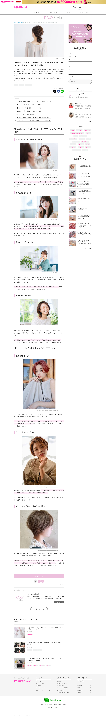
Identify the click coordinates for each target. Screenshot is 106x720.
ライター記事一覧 (59, 602)
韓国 (35, 650)
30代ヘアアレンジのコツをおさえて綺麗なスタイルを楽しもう (34, 120)
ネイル (71, 69)
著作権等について (57, 704)
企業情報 (41, 704)
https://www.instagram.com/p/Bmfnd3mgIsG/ (48, 550)
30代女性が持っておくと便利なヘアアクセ (28, 114)
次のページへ (39, 576)
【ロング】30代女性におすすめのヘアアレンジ (30, 111)
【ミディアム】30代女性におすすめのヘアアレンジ (31, 108)
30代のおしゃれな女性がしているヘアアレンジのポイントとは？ (35, 102)
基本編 (88, 133)
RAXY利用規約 (60, 690)
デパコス (29, 665)
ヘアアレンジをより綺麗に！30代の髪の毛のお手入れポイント (34, 117)
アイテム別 (42, 665)
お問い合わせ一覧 (26, 715)
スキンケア (72, 53)
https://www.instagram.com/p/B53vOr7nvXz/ (48, 487)
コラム (19, 82)
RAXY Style (37, 12)
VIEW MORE (88, 121)
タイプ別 (21, 85)
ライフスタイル (76, 150)
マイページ (38, 685)
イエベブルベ (85, 141)
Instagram (79, 685)
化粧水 (87, 144)
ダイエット (73, 147)
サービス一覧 (17, 715)
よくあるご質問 (84, 12)
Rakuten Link (80, 690)
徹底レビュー (83, 136)
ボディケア (72, 63)
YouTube (79, 692)
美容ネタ (40, 650)
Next (61, 584)
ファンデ (88, 147)
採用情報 (65, 704)
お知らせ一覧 (60, 681)
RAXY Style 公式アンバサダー (77, 133)
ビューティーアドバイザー (42, 690)
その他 (71, 76)
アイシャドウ (73, 138)
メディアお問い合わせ (62, 683)
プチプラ (73, 144)
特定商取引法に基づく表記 (63, 692)
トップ (22, 12)
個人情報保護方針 (48, 704)
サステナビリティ (35, 715)
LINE (78, 688)
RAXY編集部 (30, 634)
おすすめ (29, 650)
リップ (88, 138)
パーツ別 (80, 144)
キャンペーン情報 (53, 12)
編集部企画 (87, 130)
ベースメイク (72, 56)
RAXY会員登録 (80, 681)
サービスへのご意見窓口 (62, 688)
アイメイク (72, 60)
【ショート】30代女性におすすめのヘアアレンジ (30, 105)
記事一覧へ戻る (39, 609)
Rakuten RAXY (21, 7)
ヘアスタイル (75, 141)
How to (16, 85)
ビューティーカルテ (40, 688)
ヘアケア (71, 66)
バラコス (48, 665)
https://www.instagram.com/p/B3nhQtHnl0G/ (48, 410)
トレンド (81, 138)
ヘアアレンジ (28, 85)
